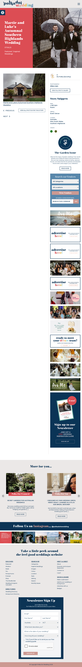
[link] (2, 12)
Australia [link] (53, 119)
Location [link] (34, 573)
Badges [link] (59, 588)
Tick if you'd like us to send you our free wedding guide (40, 640)
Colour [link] (33, 571)
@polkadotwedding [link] (60, 527)
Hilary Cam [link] (54, 86)
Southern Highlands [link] (57, 123)
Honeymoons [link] (10, 573)
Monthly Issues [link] (35, 583)
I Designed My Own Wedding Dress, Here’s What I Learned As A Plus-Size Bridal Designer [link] (61, 502)
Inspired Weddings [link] (37, 566)
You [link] (7, 571)
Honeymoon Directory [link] (12, 594)
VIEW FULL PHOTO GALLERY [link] (60, 90)
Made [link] (7, 569)
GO (76, 201)
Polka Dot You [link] (61, 494)
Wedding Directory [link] (11, 591)
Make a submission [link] (62, 579)
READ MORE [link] (65, 168)
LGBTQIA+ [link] (54, 105)
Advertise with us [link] (62, 586)
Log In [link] (59, 573)
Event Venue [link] (54, 113)
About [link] (59, 564)
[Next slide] (78, 496)
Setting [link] (33, 578)
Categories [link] (34, 564)
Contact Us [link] (60, 570)
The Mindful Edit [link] (11, 581)
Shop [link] (7, 578)
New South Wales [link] (56, 121)
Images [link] (33, 569)
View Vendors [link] (65, 193)
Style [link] (32, 576)
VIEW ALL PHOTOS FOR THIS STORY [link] (32, 110)
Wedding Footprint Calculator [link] (11, 584)
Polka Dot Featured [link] (20, 494)
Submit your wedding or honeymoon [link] (64, 582)
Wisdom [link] (8, 566)
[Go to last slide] (3, 496)
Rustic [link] (52, 107)
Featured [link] (8, 51)
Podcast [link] (8, 576)
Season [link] (33, 581)
